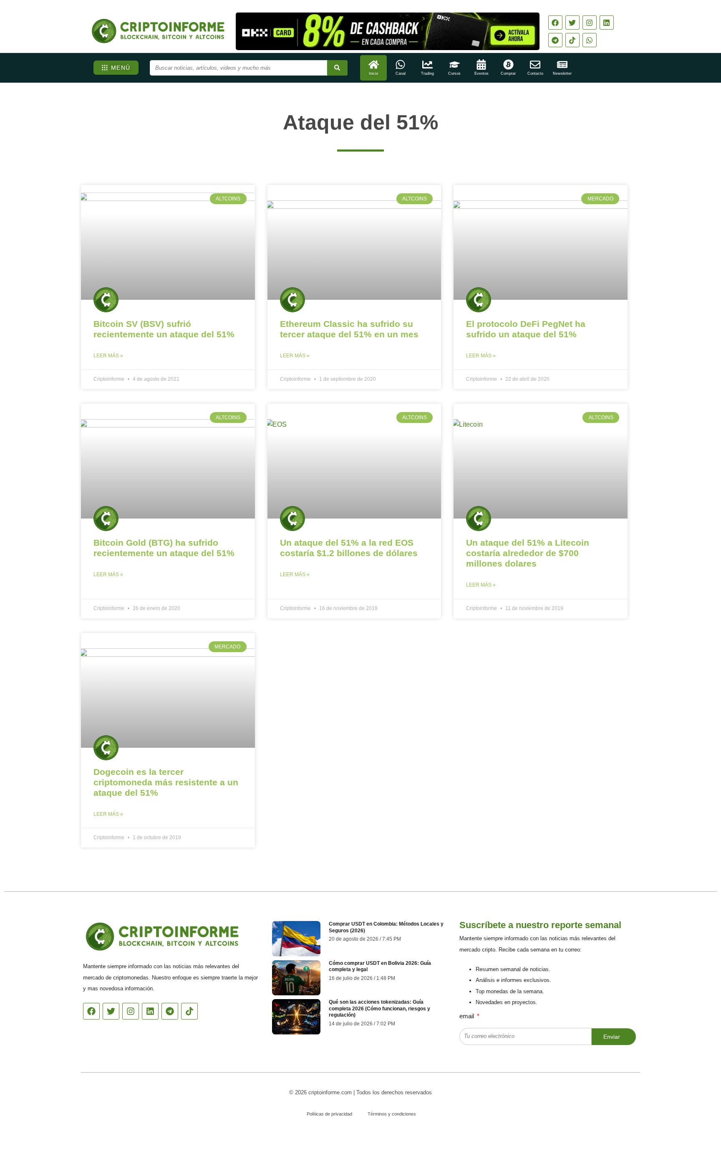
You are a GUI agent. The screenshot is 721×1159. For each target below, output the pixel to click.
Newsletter (562, 73)
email (467, 1016)
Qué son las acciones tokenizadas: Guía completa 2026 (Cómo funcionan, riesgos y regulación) (379, 1008)
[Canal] (400, 64)
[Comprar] (508, 64)
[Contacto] (535, 64)
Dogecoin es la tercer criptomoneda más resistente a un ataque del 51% (165, 782)
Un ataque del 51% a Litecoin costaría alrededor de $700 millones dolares (527, 553)
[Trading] (427, 64)
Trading (427, 73)
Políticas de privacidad (329, 1113)
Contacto (535, 73)
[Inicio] (373, 64)
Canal (401, 73)
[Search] (337, 68)
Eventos (481, 73)
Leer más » (108, 356)
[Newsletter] (562, 64)
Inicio (373, 73)
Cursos (454, 73)
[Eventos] (481, 64)
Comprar (508, 73)
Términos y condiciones (392, 1113)
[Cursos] (454, 64)
